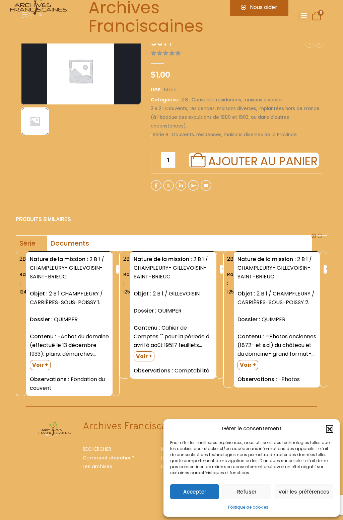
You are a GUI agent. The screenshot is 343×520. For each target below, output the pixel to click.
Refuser (247, 491)
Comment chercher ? (109, 457)
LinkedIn (181, 185)
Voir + (40, 365)
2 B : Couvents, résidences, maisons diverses (232, 100)
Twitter (168, 185)
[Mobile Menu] (304, 16)
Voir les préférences (303, 491)
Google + (193, 185)
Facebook (156, 185)
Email (206, 185)
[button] (329, 428)
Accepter (194, 491)
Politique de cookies (248, 507)
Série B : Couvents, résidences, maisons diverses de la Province (225, 135)
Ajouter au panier (262, 160)
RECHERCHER (97, 449)
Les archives (97, 466)
